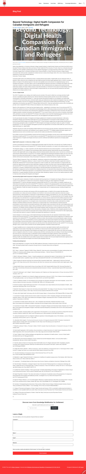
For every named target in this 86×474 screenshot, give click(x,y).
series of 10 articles (22, 62)
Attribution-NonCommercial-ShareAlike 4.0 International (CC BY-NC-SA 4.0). (43, 467)
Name (14, 433)
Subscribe (54, 408)
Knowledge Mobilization (70, 3)
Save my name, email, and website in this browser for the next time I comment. (31, 449)
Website (15, 442)
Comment (15, 419)
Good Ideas (53, 3)
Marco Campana (17, 27)
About (80, 3)
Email (14, 437)
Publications (46, 3)
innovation (31, 27)
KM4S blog (60, 3)
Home (40, 3)
